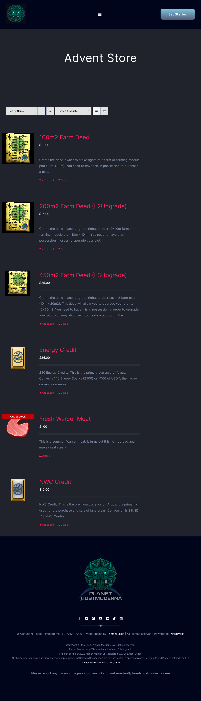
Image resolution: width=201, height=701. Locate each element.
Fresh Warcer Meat (65, 418)
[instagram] (93, 618)
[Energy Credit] (18, 357)
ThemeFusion (115, 633)
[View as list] (104, 111)
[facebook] (79, 618)
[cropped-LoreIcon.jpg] (16, 5)
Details (64, 180)
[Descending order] (50, 111)
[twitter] (86, 618)
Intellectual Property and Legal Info (100, 662)
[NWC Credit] (18, 489)
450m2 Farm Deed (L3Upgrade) (83, 275)
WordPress (177, 633)
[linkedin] (107, 618)
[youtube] (100, 618)
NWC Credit (55, 481)
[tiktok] (114, 618)
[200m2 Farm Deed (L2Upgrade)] (18, 217)
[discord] (121, 618)
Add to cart (48, 180)
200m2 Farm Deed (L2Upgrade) (83, 206)
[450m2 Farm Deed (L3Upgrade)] (18, 283)
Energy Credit (58, 349)
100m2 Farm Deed (64, 137)
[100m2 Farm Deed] (18, 148)
